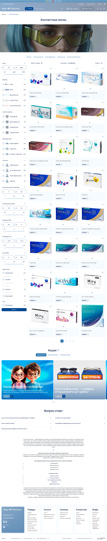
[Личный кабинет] (100, 8)
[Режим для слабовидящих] (104, 4)
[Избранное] (97, 8)
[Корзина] (103, 8)
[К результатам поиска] (62, 9)
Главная (4, 14)
